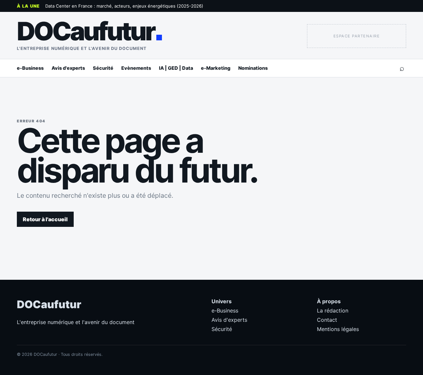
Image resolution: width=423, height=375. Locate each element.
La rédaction (332, 310)
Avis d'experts (68, 68)
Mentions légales (338, 329)
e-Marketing (215, 68)
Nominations (253, 68)
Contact (327, 319)
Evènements (136, 68)
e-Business (30, 68)
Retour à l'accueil (45, 219)
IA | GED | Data (176, 68)
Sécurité (103, 68)
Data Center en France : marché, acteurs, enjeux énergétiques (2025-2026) (124, 6)
